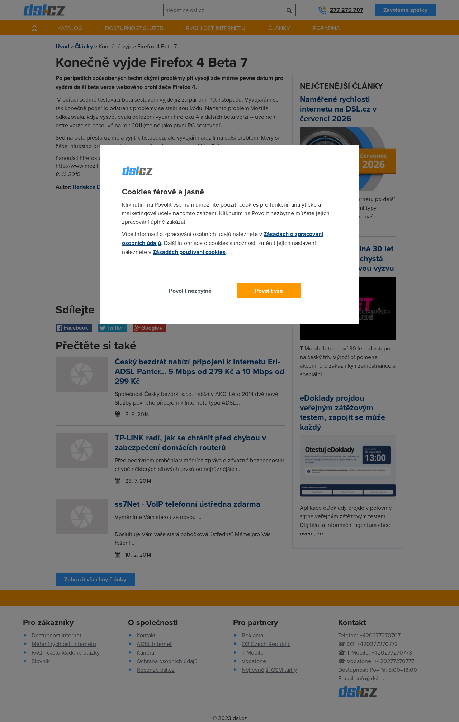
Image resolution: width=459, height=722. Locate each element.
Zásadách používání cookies (189, 252)
